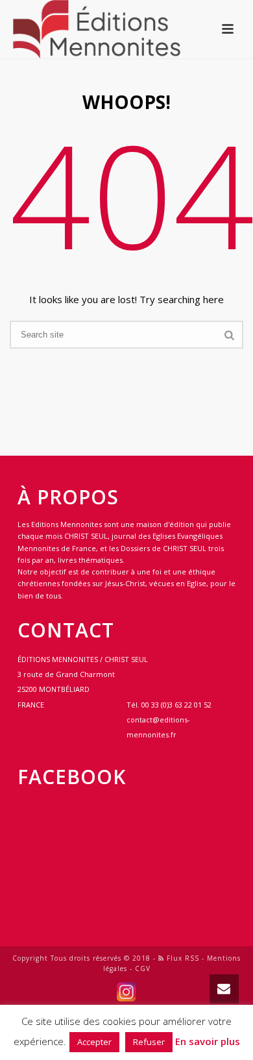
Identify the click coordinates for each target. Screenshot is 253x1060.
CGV (143, 968)
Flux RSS (181, 958)
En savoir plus (207, 1041)
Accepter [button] (94, 1042)
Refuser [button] (149, 1042)
